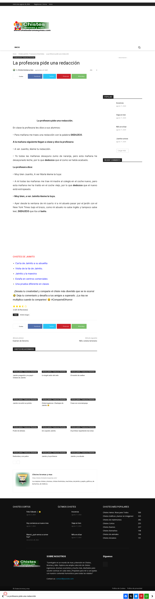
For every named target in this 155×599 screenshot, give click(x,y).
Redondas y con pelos (21, 456)
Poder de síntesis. (19, 431)
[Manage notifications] (5, 594)
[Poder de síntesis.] (26, 419)
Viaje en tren (121, 115)
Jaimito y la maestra (26, 273)
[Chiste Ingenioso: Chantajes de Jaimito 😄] (55, 391)
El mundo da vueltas (78, 375)
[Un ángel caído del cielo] (55, 363)
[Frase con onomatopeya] (84, 391)
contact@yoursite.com (65, 579)
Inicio (14, 54)
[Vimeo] (137, 4)
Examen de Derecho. (21, 341)
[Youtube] (140, 4)
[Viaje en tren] (109, 118)
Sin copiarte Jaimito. (49, 431)
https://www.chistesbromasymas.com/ (44, 478)
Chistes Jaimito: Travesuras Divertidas (31, 54)
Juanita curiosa (122, 139)
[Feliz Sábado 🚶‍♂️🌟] (19, 515)
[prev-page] (14, 462)
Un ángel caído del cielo (50, 375)
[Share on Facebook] (125, 596)
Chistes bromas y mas (25, 70)
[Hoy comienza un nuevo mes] (19, 526)
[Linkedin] (37, 488)
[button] (139, 47)
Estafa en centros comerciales (31, 278)
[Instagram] (130, 4)
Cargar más (122, 151)
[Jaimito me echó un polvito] (26, 391)
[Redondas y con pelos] (26, 444)
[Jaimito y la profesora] (55, 444)
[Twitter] (134, 4)
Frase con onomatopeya (79, 403)
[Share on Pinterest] (141, 596)
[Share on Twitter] (131, 596)
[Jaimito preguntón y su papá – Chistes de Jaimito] (26, 363)
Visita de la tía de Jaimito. (29, 268)
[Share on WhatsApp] (146, 596)
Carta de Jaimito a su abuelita (31, 263)
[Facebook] (127, 4)
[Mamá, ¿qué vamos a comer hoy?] (19, 537)
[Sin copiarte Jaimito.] (55, 419)
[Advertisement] (97, 26)
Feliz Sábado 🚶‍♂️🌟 (34, 512)
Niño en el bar (121, 127)
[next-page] (18, 462)
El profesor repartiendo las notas (82, 431)
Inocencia (120, 103)
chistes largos (24, 315)
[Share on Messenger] (136, 596)
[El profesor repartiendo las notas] (84, 419)
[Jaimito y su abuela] (84, 444)
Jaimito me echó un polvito (22, 403)
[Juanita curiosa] (109, 142)
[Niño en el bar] (109, 130)
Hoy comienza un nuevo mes (38, 523)
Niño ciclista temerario (88, 341)
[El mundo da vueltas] (84, 363)
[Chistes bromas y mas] (14, 70)
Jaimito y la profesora (49, 456)
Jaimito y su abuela (77, 456)
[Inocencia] (109, 106)
